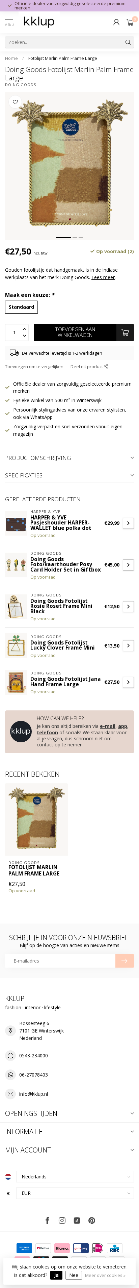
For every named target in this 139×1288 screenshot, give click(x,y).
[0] (130, 22)
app (122, 726)
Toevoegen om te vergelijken (34, 366)
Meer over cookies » (105, 1275)
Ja (56, 1275)
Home (11, 58)
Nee (73, 1275)
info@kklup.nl (33, 1094)
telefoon (47, 732)
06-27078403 (33, 1074)
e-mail (107, 726)
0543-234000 (33, 1055)
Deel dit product (87, 366)
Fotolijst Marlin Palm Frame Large (62, 58)
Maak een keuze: (29, 295)
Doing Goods (20, 84)
